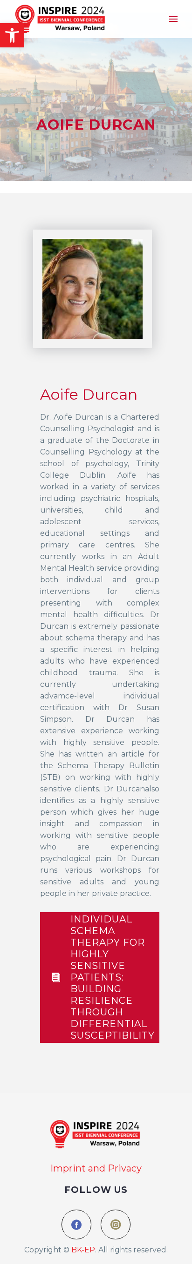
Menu (173, 19)
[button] (12, 35)
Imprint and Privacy (96, 1168)
